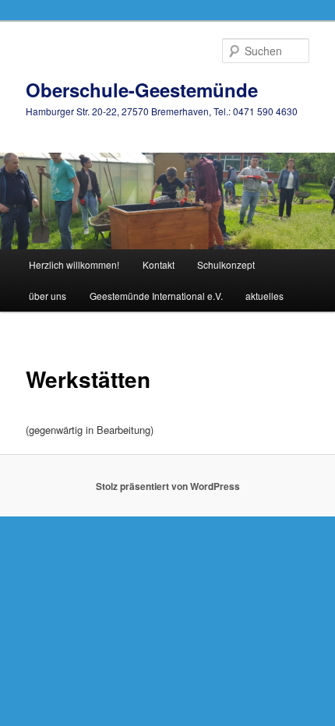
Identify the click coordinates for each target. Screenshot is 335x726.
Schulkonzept (226, 264)
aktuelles (264, 295)
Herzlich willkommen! (74, 264)
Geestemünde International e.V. (156, 295)
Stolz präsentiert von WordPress (168, 486)
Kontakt (159, 264)
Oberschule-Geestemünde (142, 89)
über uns (47, 295)
